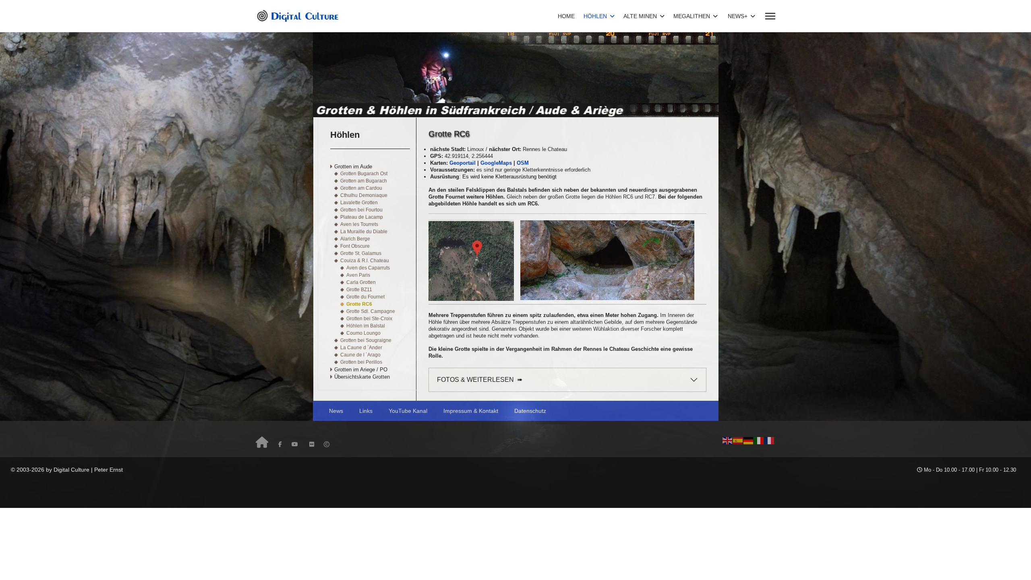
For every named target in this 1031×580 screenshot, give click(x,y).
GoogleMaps (496, 163)
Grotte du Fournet (365, 297)
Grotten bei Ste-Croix (369, 318)
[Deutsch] (748, 440)
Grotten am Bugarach (363, 181)
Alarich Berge (355, 239)
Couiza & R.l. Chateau (364, 260)
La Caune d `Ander (361, 347)
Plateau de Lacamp (361, 217)
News (336, 411)
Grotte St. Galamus (360, 253)
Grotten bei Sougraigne (365, 340)
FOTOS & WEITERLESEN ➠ (479, 379)
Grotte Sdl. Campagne (370, 311)
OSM (523, 163)
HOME (566, 16)
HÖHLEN (595, 16)
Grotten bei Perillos (361, 362)
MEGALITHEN (691, 16)
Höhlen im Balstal (365, 326)
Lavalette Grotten (359, 202)
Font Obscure (355, 246)
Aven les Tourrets (359, 224)
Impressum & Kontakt (470, 411)
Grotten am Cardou (361, 188)
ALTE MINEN (640, 16)
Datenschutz (530, 411)
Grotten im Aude (353, 167)
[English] (728, 440)
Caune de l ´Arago (360, 355)
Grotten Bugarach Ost (363, 173)
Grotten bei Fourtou (361, 210)
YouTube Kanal (408, 411)
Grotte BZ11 (359, 289)
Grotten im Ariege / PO (360, 370)
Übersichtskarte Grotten (362, 377)
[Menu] (770, 16)
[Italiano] (759, 440)
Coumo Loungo (363, 333)
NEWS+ (737, 16)
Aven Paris (358, 275)
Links (366, 411)
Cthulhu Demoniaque (363, 195)
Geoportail (462, 163)
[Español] (738, 440)
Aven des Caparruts (368, 268)
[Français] (769, 440)
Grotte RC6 (359, 304)
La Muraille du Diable (363, 231)
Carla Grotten (361, 282)
